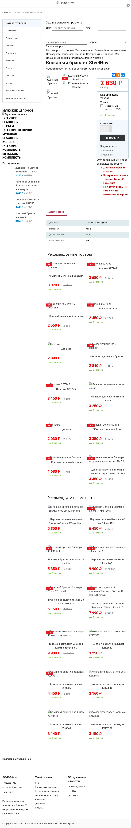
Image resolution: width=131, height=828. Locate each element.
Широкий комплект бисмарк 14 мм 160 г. (107, 561)
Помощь (72, 791)
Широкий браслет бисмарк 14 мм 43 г (66, 561)
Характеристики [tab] (56, 212)
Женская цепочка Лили (107, 429)
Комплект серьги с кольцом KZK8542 (107, 645)
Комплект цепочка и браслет (66, 275)
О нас (37, 783)
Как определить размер (47, 791)
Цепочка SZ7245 (66, 389)
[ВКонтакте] (114, 75)
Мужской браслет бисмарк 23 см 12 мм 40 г (66, 601)
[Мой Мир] (123, 75)
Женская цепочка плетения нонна (107, 398)
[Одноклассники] (118, 75)
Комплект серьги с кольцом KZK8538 (107, 726)
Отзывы (39, 808)
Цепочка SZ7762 (107, 268)
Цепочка (66, 348)
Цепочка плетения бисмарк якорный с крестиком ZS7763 (107, 471)
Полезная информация (46, 787)
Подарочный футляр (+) (113, 107)
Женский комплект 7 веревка (66, 316)
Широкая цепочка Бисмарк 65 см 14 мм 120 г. (107, 521)
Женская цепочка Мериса (66, 462)
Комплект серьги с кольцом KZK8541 (66, 726)
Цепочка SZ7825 (107, 308)
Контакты (40, 799)
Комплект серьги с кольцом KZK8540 (107, 686)
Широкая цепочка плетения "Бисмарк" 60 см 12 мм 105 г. (66, 521)
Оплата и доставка (77, 786)
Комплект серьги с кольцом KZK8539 (66, 686)
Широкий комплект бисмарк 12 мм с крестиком (66, 645)
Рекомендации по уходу (46, 795)
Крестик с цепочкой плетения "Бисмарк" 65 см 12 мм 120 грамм (107, 607)
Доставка (40, 803)
